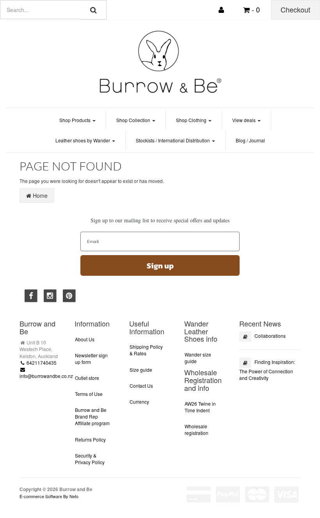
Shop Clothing (192, 120)
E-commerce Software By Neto (49, 496)
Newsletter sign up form (91, 358)
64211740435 (41, 362)
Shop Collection (133, 120)
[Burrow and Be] (160, 61)
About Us (84, 339)
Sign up (160, 265)
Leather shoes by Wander (83, 140)
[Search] (93, 10)
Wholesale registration (196, 429)
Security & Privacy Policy (90, 458)
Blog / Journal (250, 140)
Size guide (141, 369)
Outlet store (87, 377)
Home (39, 195)
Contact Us (141, 385)
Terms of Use (89, 393)
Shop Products (75, 120)
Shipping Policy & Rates (146, 350)
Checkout (295, 9)
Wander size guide (198, 357)
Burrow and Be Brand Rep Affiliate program (92, 416)
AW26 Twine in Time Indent (200, 406)
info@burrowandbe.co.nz (46, 376)
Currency (139, 401)
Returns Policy (90, 439)
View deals (244, 120)
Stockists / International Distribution (173, 140)
